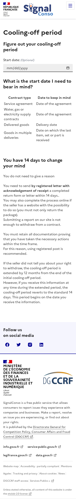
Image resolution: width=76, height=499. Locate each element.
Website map (11, 466)
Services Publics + (40, 481)
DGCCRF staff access (15, 481)
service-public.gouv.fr (42, 447)
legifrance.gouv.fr (15, 455)
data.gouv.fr (44, 455)
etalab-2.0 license (18, 494)
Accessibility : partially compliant (39, 466)
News (61, 473)
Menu (70, 6)
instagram (30, 345)
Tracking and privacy (25, 473)
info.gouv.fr (11, 447)
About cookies (48, 473)
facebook (7, 345)
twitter (19, 345)
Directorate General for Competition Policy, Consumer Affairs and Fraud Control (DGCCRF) (36, 432)
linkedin (41, 345)
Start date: (18, 59)
